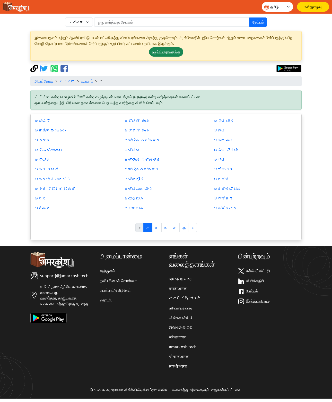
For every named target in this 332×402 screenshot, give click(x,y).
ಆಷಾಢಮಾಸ (134, 198)
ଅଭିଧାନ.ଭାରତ (180, 327)
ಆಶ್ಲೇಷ (132, 150)
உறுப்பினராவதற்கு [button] (166, 52)
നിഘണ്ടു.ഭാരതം (180, 308)
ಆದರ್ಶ (221, 179)
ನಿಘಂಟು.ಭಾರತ (181, 317)
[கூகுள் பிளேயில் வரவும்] (289, 68)
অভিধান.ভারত (177, 337)
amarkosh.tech (183, 347)
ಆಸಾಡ (219, 159)
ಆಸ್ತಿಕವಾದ (225, 208)
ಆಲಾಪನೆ (42, 120)
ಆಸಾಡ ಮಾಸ (224, 120)
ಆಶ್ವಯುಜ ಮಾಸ (138, 188)
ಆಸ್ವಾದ (42, 159)
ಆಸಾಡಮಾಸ (134, 208)
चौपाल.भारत (179, 356)
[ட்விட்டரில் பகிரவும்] (44, 68)
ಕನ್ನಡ (67, 81)
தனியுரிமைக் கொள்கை (118, 280)
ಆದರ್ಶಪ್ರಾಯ (227, 188)
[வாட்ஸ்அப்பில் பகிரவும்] (54, 68)
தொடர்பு (106, 300)
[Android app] (48, 317)
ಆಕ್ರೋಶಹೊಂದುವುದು (50, 130)
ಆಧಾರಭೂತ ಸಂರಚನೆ (52, 179)
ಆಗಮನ (42, 208)
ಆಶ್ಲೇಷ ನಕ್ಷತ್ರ (142, 140)
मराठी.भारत (178, 288)
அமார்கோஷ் (43, 81)
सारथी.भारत (178, 366)
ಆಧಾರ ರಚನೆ (47, 169)
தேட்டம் (258, 22)
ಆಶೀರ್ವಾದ (223, 169)
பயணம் (87, 81)
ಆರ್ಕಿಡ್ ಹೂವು (136, 130)
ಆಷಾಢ (219, 130)
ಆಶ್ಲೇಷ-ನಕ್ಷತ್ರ (142, 159)
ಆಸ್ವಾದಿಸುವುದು (48, 150)
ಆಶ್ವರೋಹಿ (134, 179)
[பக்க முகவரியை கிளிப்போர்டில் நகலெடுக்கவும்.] (34, 68)
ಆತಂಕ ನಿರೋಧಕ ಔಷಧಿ (55, 188)
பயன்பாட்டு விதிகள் (115, 290)
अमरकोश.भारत (180, 279)
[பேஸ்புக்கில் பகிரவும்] (64, 68)
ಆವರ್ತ (42, 140)
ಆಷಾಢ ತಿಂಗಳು (226, 150)
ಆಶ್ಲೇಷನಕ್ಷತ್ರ (141, 169)
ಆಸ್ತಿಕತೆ (223, 198)
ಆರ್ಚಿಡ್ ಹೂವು (136, 120)
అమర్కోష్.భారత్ (185, 298)
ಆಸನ (40, 198)
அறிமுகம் (107, 271)
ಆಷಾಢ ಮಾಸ (224, 140)
